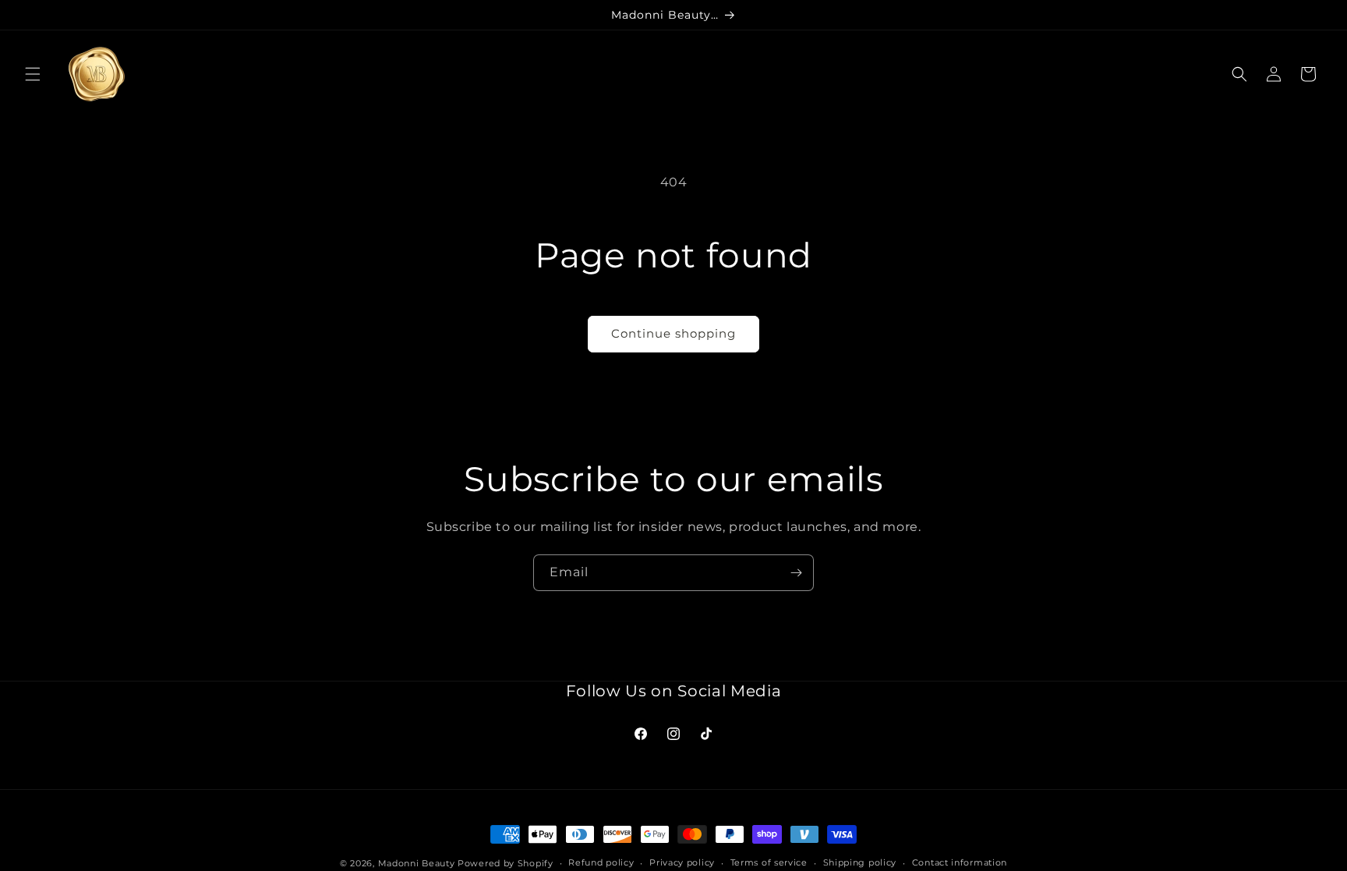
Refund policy (601, 862)
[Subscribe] (796, 572)
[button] (33, 74)
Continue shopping (673, 333)
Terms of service (769, 862)
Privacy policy (682, 862)
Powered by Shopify (505, 863)
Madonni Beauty (416, 863)
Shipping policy (860, 862)
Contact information (959, 862)
